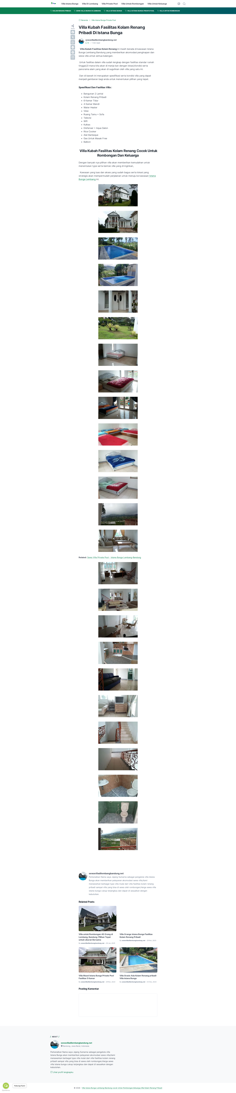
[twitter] (73, 37)
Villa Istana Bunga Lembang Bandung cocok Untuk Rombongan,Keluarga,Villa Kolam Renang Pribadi (122, 1088)
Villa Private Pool (110, 3)
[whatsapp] (73, 42)
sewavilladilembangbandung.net (76, 1043)
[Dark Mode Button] (178, 3)
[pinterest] (73, 52)
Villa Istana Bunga (69, 3)
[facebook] (73, 32)
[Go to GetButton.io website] (6, 1090)
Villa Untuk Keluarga (157, 3)
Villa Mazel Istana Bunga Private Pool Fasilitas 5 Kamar (96, 977)
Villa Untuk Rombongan (132, 3)
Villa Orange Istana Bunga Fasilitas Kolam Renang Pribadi (136, 935)
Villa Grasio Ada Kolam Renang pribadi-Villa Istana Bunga (138, 977)
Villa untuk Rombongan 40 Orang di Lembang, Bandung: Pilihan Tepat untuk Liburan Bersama (96, 937)
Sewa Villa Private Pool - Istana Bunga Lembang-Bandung (114, 557)
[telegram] (73, 47)
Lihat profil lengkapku (62, 1072)
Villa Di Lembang (90, 3)
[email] (73, 57)
